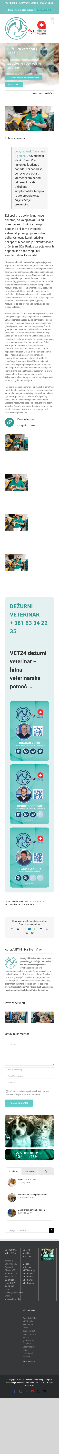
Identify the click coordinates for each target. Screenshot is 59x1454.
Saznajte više (29, 1361)
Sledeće (48, 93)
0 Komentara (28, 904)
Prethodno (36, 93)
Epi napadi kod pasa (26, 425)
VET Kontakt (28, 1283)
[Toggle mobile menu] (52, 18)
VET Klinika (28, 1273)
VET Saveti (28, 1280)
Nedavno (29, 1171)
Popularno (13, 1171)
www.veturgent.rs (13, 1299)
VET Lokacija (29, 1270)
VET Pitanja (28, 1276)
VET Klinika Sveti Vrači (18, 901)
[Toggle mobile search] (52, 22)
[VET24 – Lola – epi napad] (16, 435)
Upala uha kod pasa (27, 1179)
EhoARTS (30, 1383)
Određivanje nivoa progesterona (33, 1194)
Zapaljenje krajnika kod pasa (31, 1210)
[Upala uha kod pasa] (12, 1180)
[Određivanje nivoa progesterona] (12, 1195)
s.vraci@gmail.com (14, 1292)
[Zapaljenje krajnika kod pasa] (12, 1210)
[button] (7, 1017)
